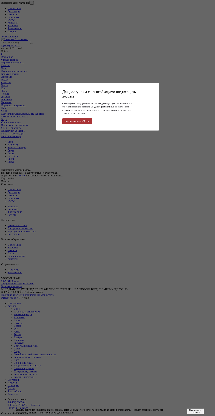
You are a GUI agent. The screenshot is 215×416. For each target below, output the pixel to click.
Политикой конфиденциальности (56, 412)
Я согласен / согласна (195, 411)
